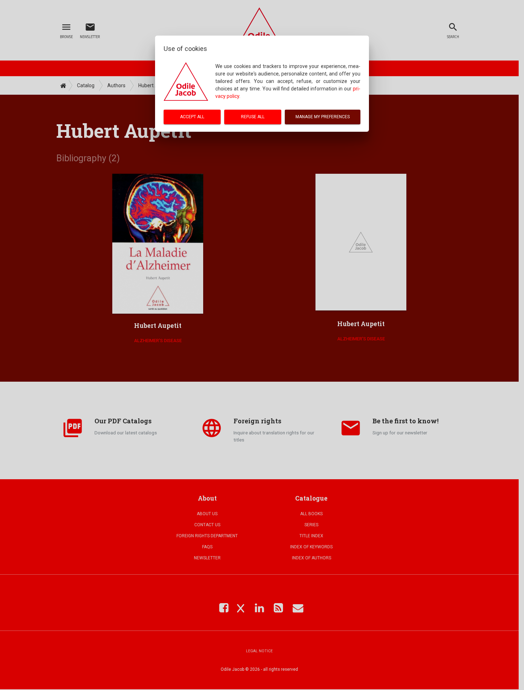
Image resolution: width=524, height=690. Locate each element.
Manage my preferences (323, 116)
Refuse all (252, 116)
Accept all (192, 116)
